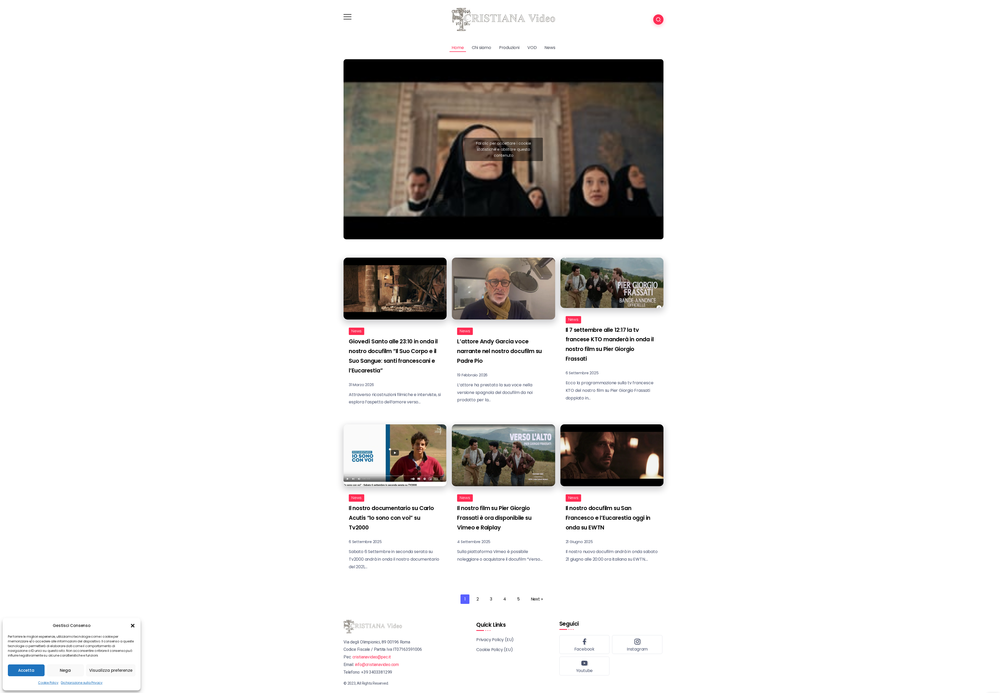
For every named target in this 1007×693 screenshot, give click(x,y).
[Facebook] (584, 644)
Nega (65, 670)
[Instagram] (637, 644)
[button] (132, 625)
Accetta (26, 670)
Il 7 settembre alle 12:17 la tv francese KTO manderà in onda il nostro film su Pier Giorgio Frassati (610, 344)
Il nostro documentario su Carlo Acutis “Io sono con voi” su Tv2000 (391, 517)
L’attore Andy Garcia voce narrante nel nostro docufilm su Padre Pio (499, 351)
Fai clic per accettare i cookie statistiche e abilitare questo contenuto (503, 149)
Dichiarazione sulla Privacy (82, 682)
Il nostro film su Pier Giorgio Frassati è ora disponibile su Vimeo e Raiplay (494, 517)
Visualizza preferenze (110, 670)
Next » (537, 599)
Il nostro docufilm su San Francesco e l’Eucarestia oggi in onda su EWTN (608, 517)
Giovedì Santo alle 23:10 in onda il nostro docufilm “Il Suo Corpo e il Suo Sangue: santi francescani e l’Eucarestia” (393, 356)
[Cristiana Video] (503, 19)
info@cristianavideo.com (377, 664)
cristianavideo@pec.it (371, 656)
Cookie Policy (48, 682)
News (356, 331)
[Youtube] (584, 666)
